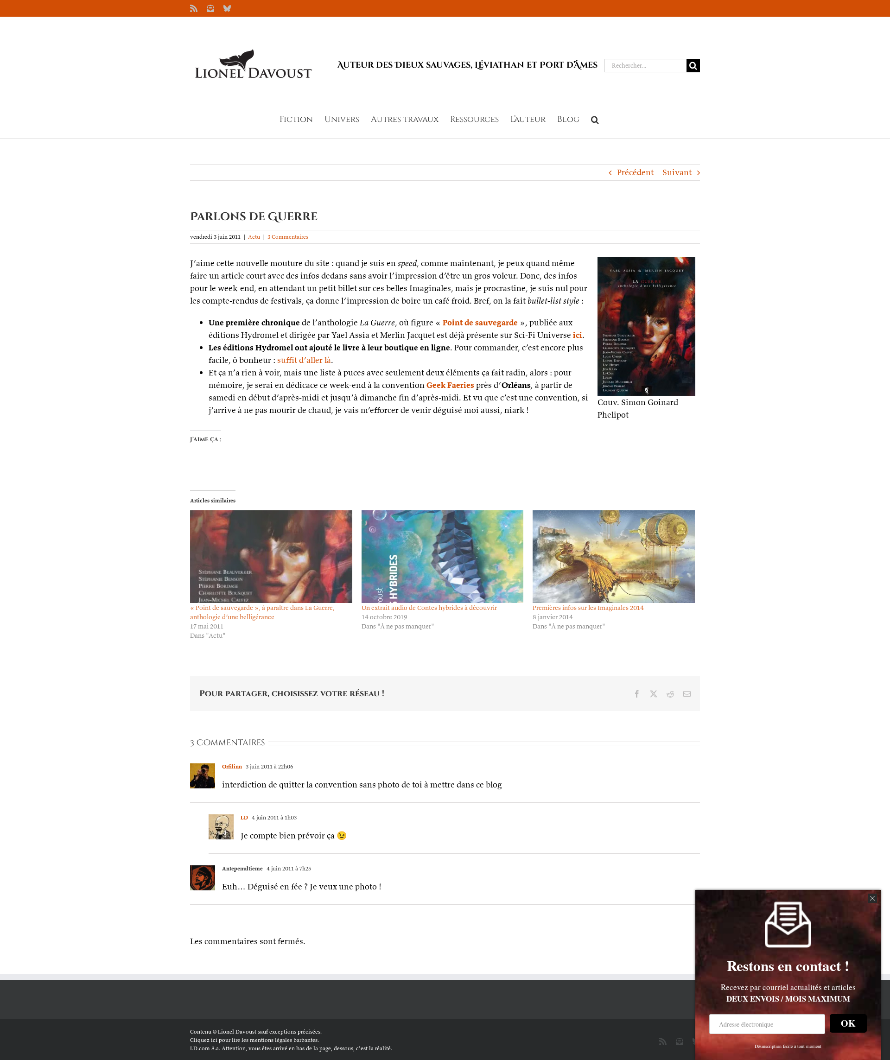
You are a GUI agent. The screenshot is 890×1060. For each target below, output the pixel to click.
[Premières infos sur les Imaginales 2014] (614, 556)
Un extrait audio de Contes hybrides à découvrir (429, 607)
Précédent (635, 172)
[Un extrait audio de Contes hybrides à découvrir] (443, 556)
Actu (254, 236)
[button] (595, 118)
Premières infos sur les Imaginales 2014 (588, 607)
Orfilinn (232, 766)
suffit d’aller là (304, 360)
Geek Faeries (450, 385)
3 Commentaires (287, 236)
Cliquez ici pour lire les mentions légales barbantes (254, 1039)
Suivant (677, 172)
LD (244, 817)
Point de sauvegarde (480, 322)
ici (577, 335)
